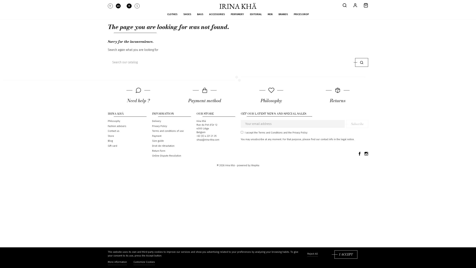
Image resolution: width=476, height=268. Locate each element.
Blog (110, 140)
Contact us (113, 131)
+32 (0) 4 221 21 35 (207, 136)
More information (117, 262)
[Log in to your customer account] (355, 5)
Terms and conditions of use (168, 131)
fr (110, 5)
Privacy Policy (159, 126)
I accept (346, 254)
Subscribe (357, 124)
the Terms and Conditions (268, 132)
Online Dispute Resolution (166, 155)
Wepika (255, 165)
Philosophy (114, 121)
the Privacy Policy (297, 132)
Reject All (312, 254)
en (118, 5)
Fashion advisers (117, 126)
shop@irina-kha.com (208, 139)
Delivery (156, 121)
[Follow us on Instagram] (366, 153)
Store (111, 136)
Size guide (158, 140)
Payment (156, 136)
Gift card (112, 145)
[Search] (361, 62)
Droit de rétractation (163, 145)
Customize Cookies (144, 262)
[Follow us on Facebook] (359, 153)
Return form (158, 150)
